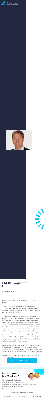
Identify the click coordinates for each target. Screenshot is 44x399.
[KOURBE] (9, 3)
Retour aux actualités (22, 361)
